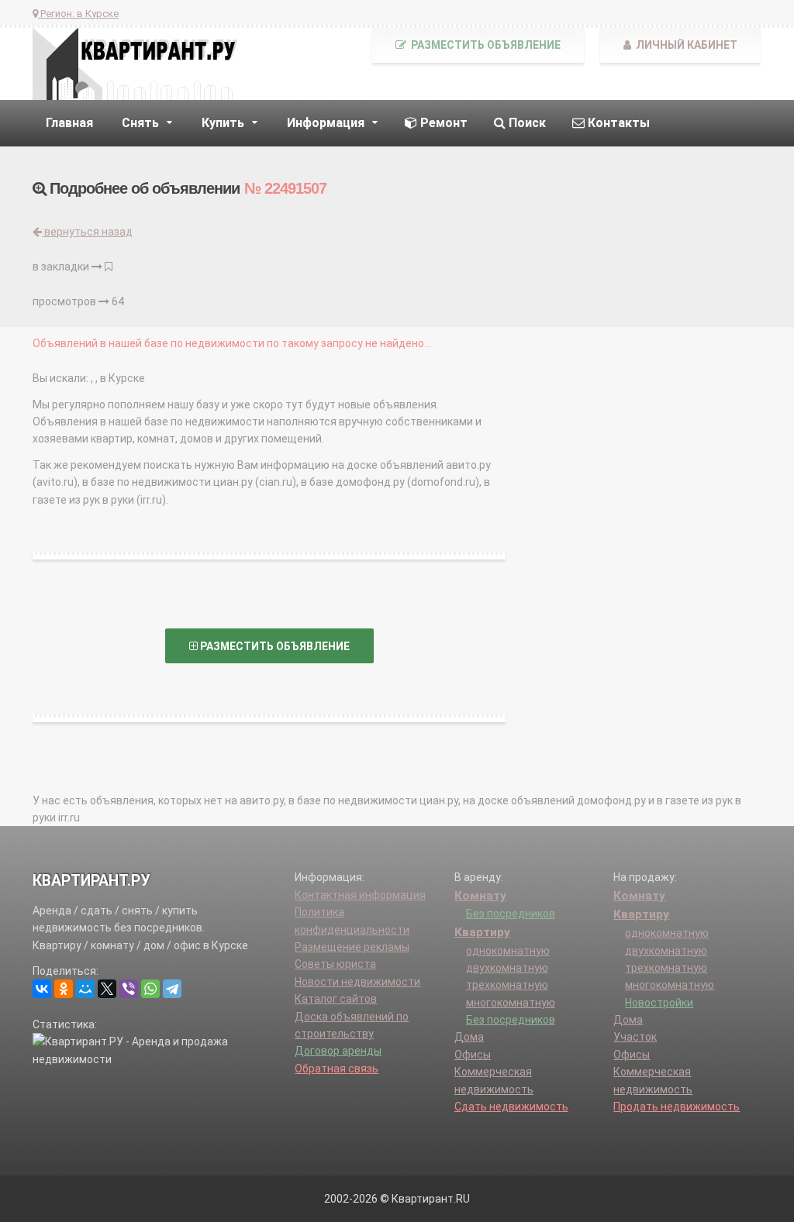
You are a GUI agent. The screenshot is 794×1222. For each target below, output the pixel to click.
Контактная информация (360, 895)
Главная (69, 122)
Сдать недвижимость (511, 1106)
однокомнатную (508, 951)
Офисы (472, 1054)
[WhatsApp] (150, 988)
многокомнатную (510, 1003)
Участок (635, 1037)
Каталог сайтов (336, 999)
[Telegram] (172, 988)
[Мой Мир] (85, 988)
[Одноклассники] (63, 988)
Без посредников (510, 913)
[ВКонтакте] (42, 988)
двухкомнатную (507, 968)
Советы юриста (335, 964)
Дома (469, 1037)
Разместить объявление (485, 45)
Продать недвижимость (676, 1106)
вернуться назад (87, 231)
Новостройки (659, 1003)
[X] (107, 988)
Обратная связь (336, 1068)
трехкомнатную (507, 985)
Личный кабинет (685, 45)
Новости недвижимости (357, 982)
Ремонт (442, 122)
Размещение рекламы (352, 947)
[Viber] (128, 988)
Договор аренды (338, 1051)
